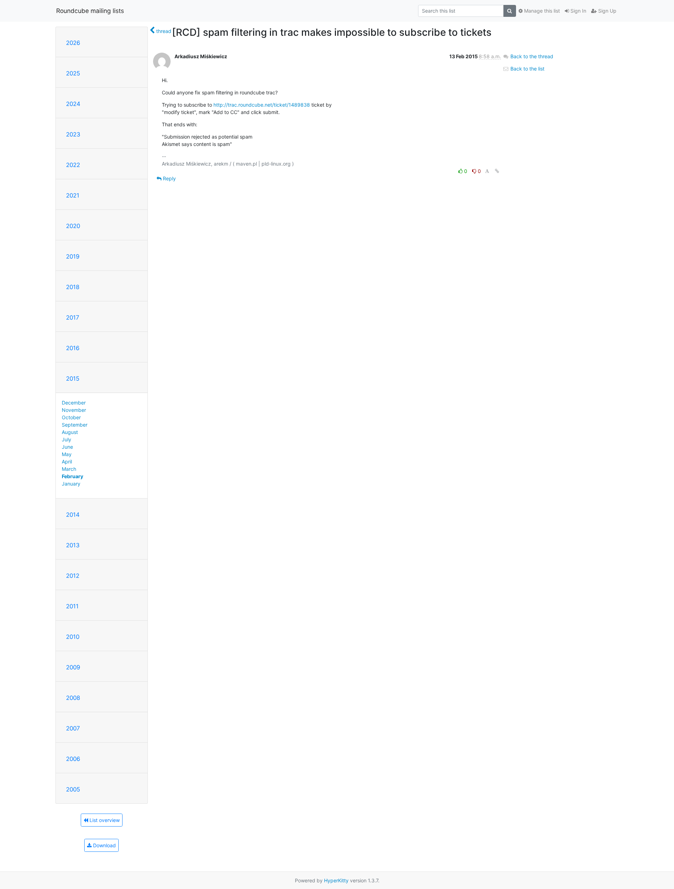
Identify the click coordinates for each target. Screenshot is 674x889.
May (67, 454)
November (74, 410)
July (66, 439)
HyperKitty (336, 880)
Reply (168, 178)
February (72, 476)
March (69, 469)
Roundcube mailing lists (90, 10)
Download (104, 845)
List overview (104, 820)
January (71, 484)
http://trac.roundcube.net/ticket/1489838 (261, 105)
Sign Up (606, 11)
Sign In (577, 11)
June (67, 447)
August (70, 432)
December (74, 403)
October (71, 417)
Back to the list (526, 69)
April (67, 461)
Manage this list (541, 11)
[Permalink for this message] (497, 171)
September (74, 425)
